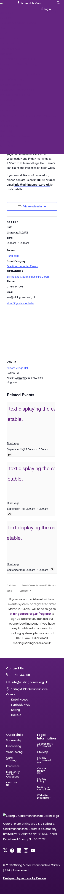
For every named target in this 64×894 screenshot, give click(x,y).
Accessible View (30, 3)
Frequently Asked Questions (20, 74)
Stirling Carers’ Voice (15, 141)
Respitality (7, 100)
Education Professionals (17, 90)
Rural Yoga (13, 255)
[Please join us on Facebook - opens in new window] (12, 851)
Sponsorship (12, 740)
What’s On (7, 146)
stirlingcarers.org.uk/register (30, 614)
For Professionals (12, 80)
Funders (5, 18)
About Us (6, 13)
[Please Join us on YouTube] (33, 851)
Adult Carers (9, 38)
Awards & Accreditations (18, 23)
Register (6, 54)
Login (47, 9)
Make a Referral (11, 85)
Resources (12, 766)
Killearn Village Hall (17, 368)
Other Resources (12, 105)
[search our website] (58, 5)
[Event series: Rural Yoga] (9, 455)
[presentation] (31, 420)
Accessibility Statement (43, 745)
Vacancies (7, 28)
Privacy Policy (41, 780)
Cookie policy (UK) (41, 770)
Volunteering (12, 752)
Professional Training (15, 95)
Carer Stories (9, 110)
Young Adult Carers (14, 43)
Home (4, 8)
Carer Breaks (9, 69)
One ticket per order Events (22, 266)
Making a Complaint (43, 788)
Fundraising (12, 746)
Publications (9, 126)
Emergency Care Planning (18, 64)
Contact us (8, 152)
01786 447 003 (51, 12)
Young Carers (10, 49)
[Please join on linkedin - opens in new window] (19, 851)
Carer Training (11, 759)
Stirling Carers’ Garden (16, 136)
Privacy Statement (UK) (43, 760)
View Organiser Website (20, 303)
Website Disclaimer (43, 796)
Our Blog (6, 131)
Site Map (42, 752)
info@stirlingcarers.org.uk (29, 682)
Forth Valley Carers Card (17, 59)
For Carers (7, 33)
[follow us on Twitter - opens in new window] (5, 851)
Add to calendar (32, 206)
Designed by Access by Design (24, 878)
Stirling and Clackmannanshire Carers (28, 276)
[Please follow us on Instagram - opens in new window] (26, 851)
